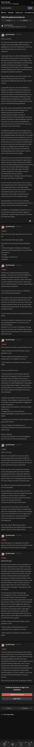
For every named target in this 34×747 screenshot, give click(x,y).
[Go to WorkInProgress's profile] (2, 26)
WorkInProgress (8, 25)
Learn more (3, 3)
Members (19, 34)
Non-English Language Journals (17, 26)
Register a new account (17, 694)
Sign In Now (17, 698)
